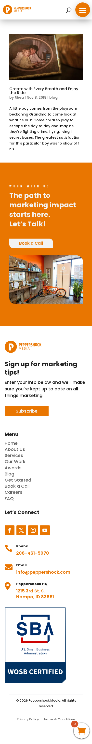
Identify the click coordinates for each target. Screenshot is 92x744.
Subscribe (27, 411)
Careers (13, 492)
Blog (9, 474)
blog (53, 97)
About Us (15, 449)
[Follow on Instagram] (33, 530)
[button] (82, 9)
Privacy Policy (28, 719)
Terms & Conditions (59, 719)
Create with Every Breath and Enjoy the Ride (43, 91)
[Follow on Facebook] (9, 530)
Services (14, 455)
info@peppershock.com (43, 572)
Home (11, 443)
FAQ (9, 498)
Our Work (15, 461)
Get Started (18, 480)
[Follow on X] (21, 530)
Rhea (19, 97)
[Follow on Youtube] (45, 530)
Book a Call (31, 243)
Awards (13, 468)
